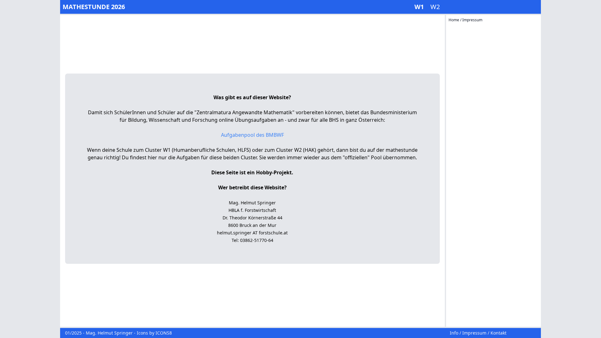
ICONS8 (164, 333)
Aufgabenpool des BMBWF (252, 134)
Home (454, 20)
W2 (435, 7)
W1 (419, 7)
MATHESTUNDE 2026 (94, 7)
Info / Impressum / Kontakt (478, 333)
